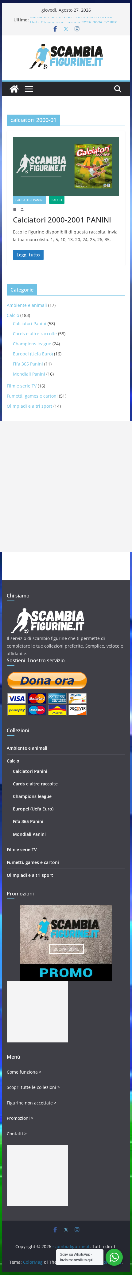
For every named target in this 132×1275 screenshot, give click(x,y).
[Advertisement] (66, 486)
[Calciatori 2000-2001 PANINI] (66, 166)
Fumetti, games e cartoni (32, 396)
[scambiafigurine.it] (14, 89)
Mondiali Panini (29, 374)
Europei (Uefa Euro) (33, 354)
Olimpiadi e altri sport (29, 406)
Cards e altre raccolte (35, 333)
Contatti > (17, 1134)
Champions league (32, 344)
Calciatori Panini (29, 200)
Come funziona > (24, 1072)
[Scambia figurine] (47, 611)
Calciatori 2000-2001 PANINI (62, 220)
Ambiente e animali (27, 305)
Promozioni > (20, 1118)
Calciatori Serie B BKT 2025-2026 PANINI (71, 20)
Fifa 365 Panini (28, 364)
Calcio (57, 200)
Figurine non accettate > (31, 1103)
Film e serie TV (22, 386)
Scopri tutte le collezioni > (33, 1087)
